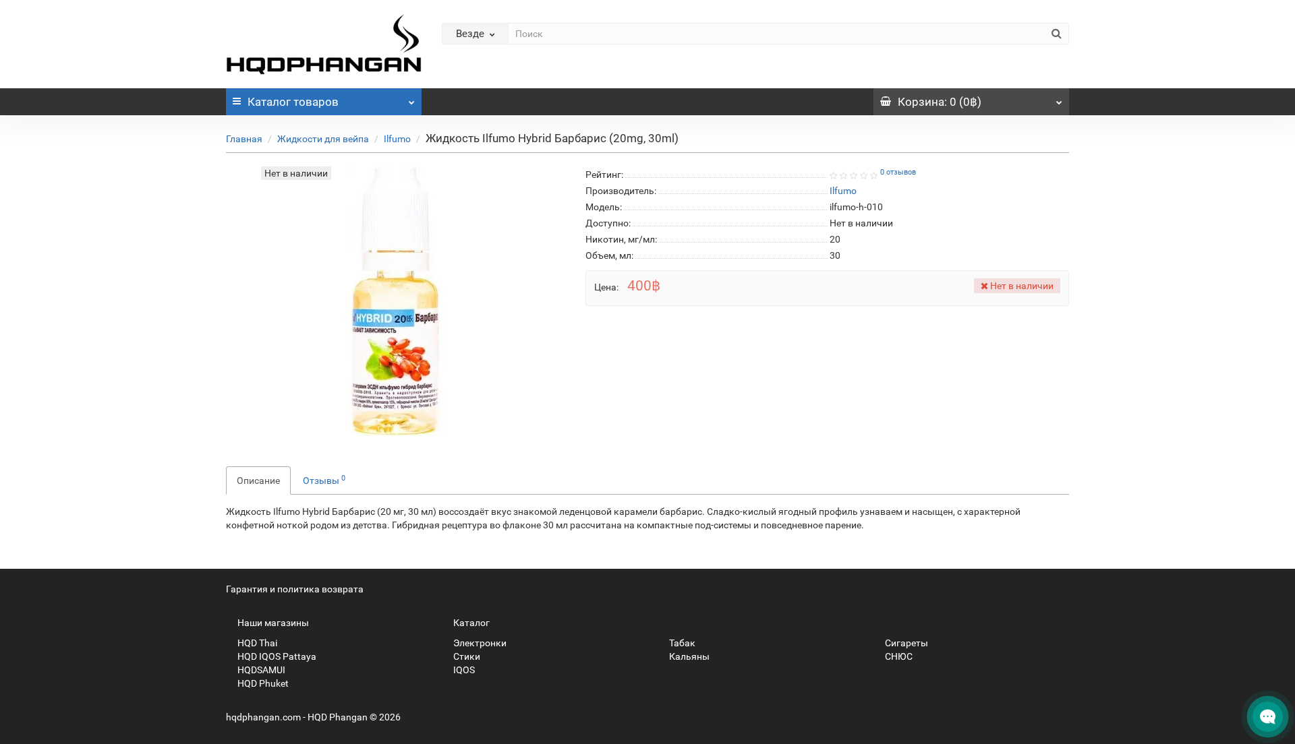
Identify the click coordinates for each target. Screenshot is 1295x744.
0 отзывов (898, 172)
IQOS (463, 669)
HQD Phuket (262, 683)
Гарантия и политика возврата (295, 589)
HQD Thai (256, 643)
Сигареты (905, 643)
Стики (465, 656)
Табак (681, 643)
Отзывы (324, 480)
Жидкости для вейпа (323, 138)
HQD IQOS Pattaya (275, 656)
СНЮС (898, 656)
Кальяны (688, 656)
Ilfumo (397, 138)
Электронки (479, 643)
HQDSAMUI (260, 669)
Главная (244, 138)
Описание (258, 480)
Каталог (293, 101)
